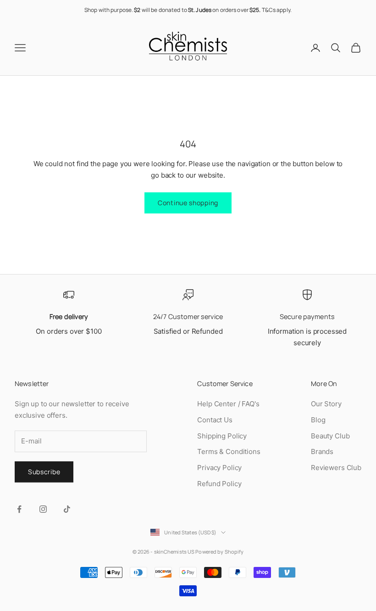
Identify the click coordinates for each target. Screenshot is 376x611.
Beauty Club (330, 436)
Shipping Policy (222, 436)
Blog (318, 419)
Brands (322, 451)
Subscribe (44, 471)
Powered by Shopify (219, 551)
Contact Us (214, 419)
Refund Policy (219, 483)
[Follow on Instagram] (43, 509)
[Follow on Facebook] (19, 509)
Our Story (326, 403)
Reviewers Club (336, 467)
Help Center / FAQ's (228, 403)
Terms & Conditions (228, 451)
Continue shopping (188, 202)
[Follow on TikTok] (67, 509)
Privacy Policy (219, 467)
